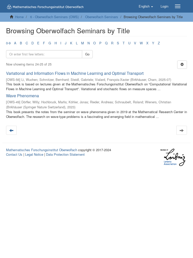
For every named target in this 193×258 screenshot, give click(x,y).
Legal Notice (34, 154)
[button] (146, 6)
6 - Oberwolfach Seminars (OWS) (54, 16)
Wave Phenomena (22, 96)
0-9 (8, 43)
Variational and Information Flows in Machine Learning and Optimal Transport (74, 73)
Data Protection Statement (65, 154)
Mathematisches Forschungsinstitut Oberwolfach (41, 149)
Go (87, 54)
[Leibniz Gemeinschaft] (173, 157)
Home (19, 16)
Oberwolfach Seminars (101, 16)
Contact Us (14, 154)
